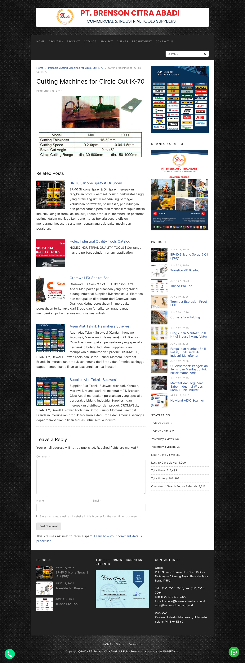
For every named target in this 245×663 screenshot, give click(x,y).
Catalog (90, 41)
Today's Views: (161, 423)
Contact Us (165, 41)
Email (97, 500)
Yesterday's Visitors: (164, 446)
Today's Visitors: (161, 430)
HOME (40, 41)
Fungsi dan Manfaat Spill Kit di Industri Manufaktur (188, 334)
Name (41, 500)
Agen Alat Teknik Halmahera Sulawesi (100, 326)
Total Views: (159, 470)
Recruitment (142, 41)
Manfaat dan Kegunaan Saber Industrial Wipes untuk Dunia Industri (186, 386)
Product (73, 41)
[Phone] (10, 654)
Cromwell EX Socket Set (89, 278)
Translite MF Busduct (185, 270)
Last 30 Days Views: (164, 462)
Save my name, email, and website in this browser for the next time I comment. (89, 516)
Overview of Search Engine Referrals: (174, 486)
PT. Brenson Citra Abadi (103, 651)
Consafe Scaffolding (185, 317)
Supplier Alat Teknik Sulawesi (93, 380)
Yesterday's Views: (163, 438)
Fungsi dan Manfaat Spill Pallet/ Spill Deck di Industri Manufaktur (188, 352)
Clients (122, 41)
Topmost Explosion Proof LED (188, 303)
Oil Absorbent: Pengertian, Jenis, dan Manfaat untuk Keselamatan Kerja (189, 369)
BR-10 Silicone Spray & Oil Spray (96, 183)
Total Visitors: (160, 478)
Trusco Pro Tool (181, 286)
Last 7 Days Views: (163, 454)
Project (106, 41)
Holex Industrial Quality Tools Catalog (100, 241)
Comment (43, 456)
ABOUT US (56, 41)
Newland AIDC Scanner (187, 400)
